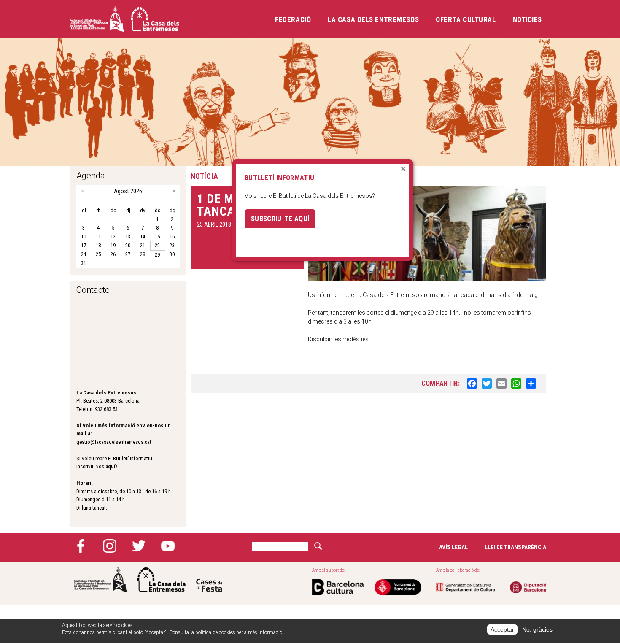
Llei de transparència (515, 547)
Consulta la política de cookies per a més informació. (226, 632)
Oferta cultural (466, 19)
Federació (293, 19)
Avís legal (453, 547)
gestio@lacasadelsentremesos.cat (113, 442)
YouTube (168, 546)
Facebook (80, 546)
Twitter (139, 546)
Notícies (527, 19)
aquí (110, 466)
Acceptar (502, 629)
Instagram (109, 546)
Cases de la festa (209, 579)
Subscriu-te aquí (280, 218)
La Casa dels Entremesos (373, 19)
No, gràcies (537, 629)
